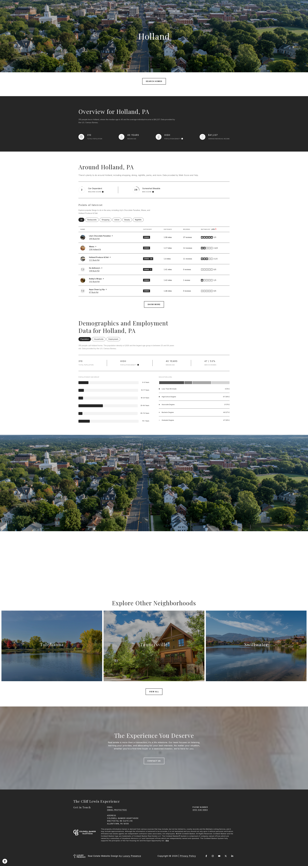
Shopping (106, 220)
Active (117, 220)
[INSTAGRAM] (212, 856)
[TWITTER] (225, 856)
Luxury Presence (132, 856)
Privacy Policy (188, 856)
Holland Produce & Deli (99, 257)
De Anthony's (94, 268)
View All (154, 692)
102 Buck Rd (94, 282)
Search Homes (154, 81)
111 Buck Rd (94, 260)
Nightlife (139, 220)
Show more (154, 304)
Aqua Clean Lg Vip (97, 289)
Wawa (91, 247)
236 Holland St (95, 249)
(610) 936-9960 (200, 810)
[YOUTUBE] (219, 856)
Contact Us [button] (154, 761)
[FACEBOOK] (206, 856)
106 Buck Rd (94, 271)
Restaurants (93, 220)
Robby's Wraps (95, 279)
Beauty (128, 220)
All (82, 220)
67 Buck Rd (93, 292)
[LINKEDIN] (232, 856)
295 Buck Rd (94, 239)
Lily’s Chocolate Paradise (100, 236)
